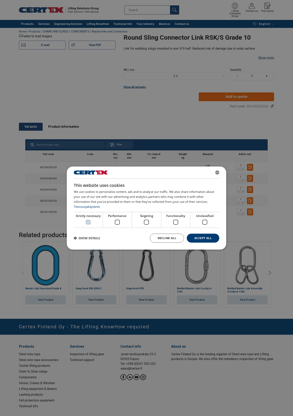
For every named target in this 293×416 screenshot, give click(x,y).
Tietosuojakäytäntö (87, 206)
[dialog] (146, 208)
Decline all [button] (167, 238)
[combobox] (217, 173)
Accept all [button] (203, 238)
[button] (87, 238)
